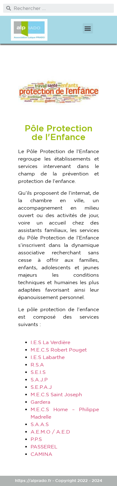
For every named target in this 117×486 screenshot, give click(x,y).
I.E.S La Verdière (50, 342)
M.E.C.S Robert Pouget (59, 349)
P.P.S (36, 439)
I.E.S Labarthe (48, 357)
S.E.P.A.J (41, 387)
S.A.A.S (40, 424)
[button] (88, 28)
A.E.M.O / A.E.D (50, 431)
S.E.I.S (38, 372)
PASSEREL (44, 446)
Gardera (40, 402)
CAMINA (41, 454)
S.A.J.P (39, 379)
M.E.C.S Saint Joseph (56, 394)
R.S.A (37, 364)
